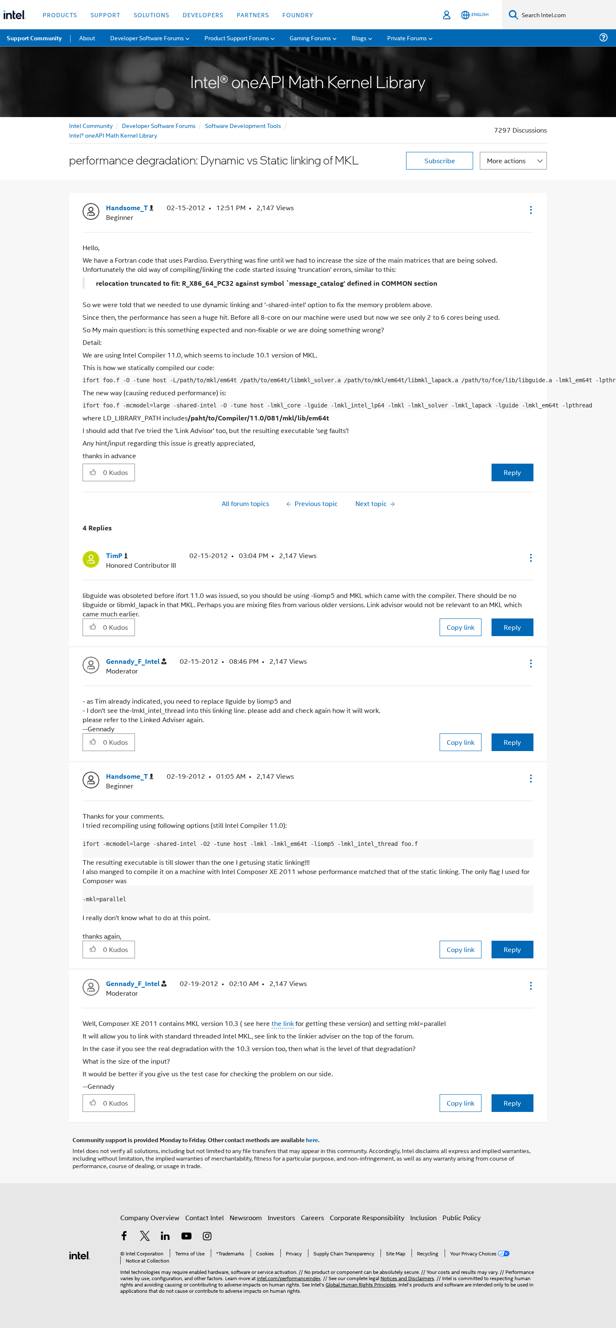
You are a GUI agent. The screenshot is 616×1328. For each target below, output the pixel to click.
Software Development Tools (243, 125)
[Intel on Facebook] (124, 1237)
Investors (281, 1217)
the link (283, 1023)
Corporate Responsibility (367, 1217)
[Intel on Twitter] (145, 1237)
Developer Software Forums (159, 125)
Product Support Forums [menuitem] (236, 37)
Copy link (460, 627)
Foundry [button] (297, 14)
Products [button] (60, 14)
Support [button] (105, 14)
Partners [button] (253, 14)
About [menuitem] (87, 37)
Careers (312, 1217)
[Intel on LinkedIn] (165, 1237)
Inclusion (423, 1217)
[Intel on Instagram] (207, 1237)
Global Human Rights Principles (361, 1284)
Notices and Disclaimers (407, 1278)
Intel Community (91, 125)
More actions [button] (506, 160)
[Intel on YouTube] (186, 1237)
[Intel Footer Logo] (79, 1254)
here (312, 1139)
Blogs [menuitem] (359, 37)
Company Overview (149, 1217)
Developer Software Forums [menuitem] (147, 37)
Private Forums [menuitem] (407, 37)
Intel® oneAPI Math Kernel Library (113, 134)
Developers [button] (203, 14)
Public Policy (462, 1217)
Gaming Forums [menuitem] (310, 37)
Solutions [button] (151, 14)
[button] (530, 209)
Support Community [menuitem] (34, 37)
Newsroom (246, 1217)
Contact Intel (204, 1217)
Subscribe (439, 160)
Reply (512, 472)
